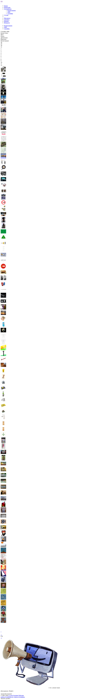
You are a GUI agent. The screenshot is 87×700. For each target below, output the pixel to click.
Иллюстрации (11, 10)
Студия (6, 15)
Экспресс (7, 19)
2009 (8, 12)
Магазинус (7, 18)
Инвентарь (7, 7)
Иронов (6, 21)
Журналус (7, 22)
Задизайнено (7, 9)
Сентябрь (10, 13)
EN (2, 1)
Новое (6, 6)
